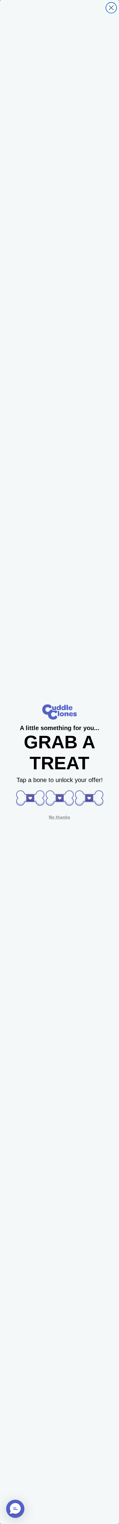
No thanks (59, 817)
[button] (30, 798)
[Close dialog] (111, 7)
